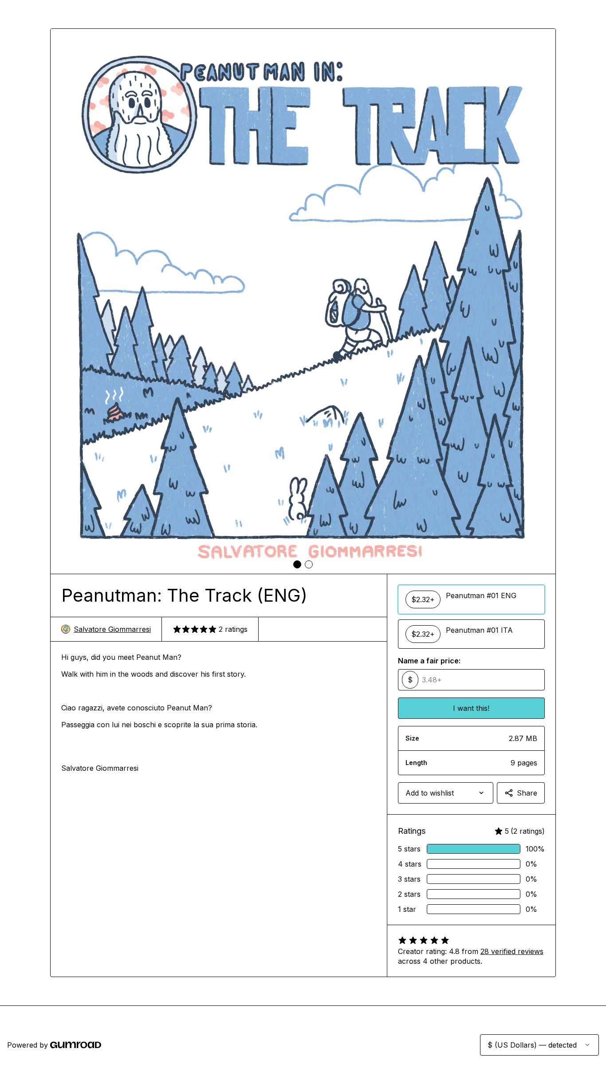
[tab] (297, 564)
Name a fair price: (429, 660)
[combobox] (445, 793)
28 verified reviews (511, 951)
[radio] (471, 599)
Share (527, 792)
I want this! (471, 708)
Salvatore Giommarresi (112, 629)
